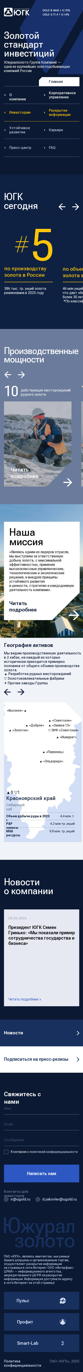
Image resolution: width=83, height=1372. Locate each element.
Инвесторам (20, 112)
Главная (56, 82)
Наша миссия (26, 537)
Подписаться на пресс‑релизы (36, 1059)
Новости (13, 1032)
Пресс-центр (20, 148)
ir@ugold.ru (20, 1199)
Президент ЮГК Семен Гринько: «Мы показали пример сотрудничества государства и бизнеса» (41, 935)
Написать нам (41, 1173)
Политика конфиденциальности (22, 1363)
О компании (17, 97)
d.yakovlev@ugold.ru (59, 1199)
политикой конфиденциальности (54, 1152)
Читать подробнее (24, 473)
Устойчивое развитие (19, 130)
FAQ (52, 148)
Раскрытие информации (60, 112)
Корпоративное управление (62, 95)
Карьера (56, 130)
